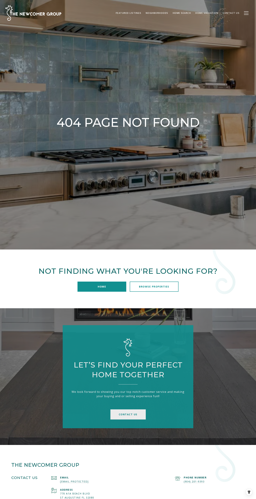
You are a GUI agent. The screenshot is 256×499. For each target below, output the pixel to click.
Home (102, 286)
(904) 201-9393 (194, 481)
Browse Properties (154, 286)
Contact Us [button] (128, 414)
